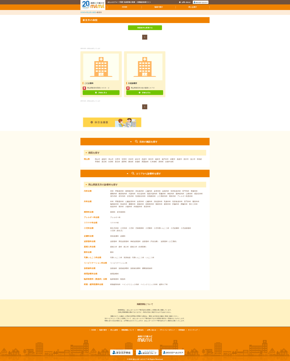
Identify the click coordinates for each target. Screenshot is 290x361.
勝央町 (130, 162)
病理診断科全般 (90, 274)
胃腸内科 (194, 191)
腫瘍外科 (132, 204)
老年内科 (122, 196)
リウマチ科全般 (90, 223)
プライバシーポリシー (167, 330)
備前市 (157, 159)
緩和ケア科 (163, 284)
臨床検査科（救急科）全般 (95, 279)
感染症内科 (198, 194)
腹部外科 (167, 204)
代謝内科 (132, 194)
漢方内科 (113, 196)
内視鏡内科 (151, 196)
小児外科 (123, 228)
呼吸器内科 (119, 191)
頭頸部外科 (149, 204)
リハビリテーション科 (118, 263)
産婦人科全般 (89, 247)
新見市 (150, 159)
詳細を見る (103, 92)
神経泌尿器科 (135, 241)
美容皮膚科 (114, 236)
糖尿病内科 (123, 194)
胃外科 (121, 207)
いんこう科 (150, 257)
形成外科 (123, 204)
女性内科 (130, 196)
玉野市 (117, 159)
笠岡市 (124, 159)
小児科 (131, 228)
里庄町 (104, 162)
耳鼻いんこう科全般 (92, 257)
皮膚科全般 (89, 236)
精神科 (112, 212)
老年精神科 (121, 212)
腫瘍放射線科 (147, 268)
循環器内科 (129, 191)
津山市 (110, 159)
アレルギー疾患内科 (185, 196)
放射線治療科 (135, 268)
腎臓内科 (162, 194)
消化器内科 (139, 191)
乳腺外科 (167, 201)
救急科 (122, 279)
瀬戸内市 (165, 159)
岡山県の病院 (91, 12)
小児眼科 (148, 228)
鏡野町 (124, 162)
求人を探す (192, 7)
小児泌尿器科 (186, 228)
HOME (124, 7)
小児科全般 (89, 228)
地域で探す (158, 7)
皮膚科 (122, 236)
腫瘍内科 (113, 194)
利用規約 (182, 330)
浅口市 (192, 159)
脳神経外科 (114, 204)
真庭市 (179, 159)
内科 (112, 191)
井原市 (130, 159)
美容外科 (147, 207)
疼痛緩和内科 (115, 284)
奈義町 (137, 162)
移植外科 (140, 204)
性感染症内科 (140, 196)
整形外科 (195, 201)
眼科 (112, 252)
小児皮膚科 (175, 228)
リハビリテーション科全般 (95, 263)
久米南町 (153, 162)
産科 (120, 247)
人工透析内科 (162, 196)
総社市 (137, 159)
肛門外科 (187, 201)
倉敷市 (104, 159)
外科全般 (88, 201)
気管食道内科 (176, 191)
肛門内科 (185, 191)
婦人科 (126, 247)
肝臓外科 (175, 204)
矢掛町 (110, 162)
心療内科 (189, 194)
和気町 (199, 159)
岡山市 (97, 159)
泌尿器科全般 (89, 241)
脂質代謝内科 (152, 194)
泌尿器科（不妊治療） (150, 241)
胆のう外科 (193, 204)
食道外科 (113, 207)
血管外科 (140, 201)
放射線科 (113, 268)
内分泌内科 (141, 194)
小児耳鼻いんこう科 (161, 228)
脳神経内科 (180, 194)
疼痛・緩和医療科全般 (93, 284)
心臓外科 (148, 201)
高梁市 (144, 159)
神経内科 (170, 194)
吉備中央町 (169, 162)
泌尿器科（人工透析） (169, 241)
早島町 (97, 162)
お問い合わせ (186, 2)
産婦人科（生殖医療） (138, 247)
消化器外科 (158, 201)
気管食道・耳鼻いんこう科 (134, 257)
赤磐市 (172, 159)
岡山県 (87, 159)
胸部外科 (159, 204)
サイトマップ (193, 330)
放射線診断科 (124, 268)
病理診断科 (114, 274)
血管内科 (157, 191)
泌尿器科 (113, 241)
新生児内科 (114, 228)
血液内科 (165, 191)
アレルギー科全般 (91, 217)
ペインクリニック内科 (130, 284)
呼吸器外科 (119, 201)
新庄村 (117, 162)
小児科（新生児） (117, 231)
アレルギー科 (115, 217)
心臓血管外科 (130, 201)
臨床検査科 (114, 279)
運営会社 (140, 330)
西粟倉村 (145, 162)
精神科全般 (89, 212)
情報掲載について (127, 330)
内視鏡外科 (138, 207)
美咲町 (161, 162)
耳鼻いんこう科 (116, 257)
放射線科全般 (89, 268)
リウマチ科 (114, 223)
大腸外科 (128, 207)
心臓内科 (148, 191)
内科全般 (88, 191)
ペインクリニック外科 (149, 284)
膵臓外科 (184, 204)
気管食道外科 (177, 201)
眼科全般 (88, 252)
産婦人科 (113, 247)
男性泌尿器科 (124, 241)
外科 (112, 201)
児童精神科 (139, 228)
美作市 (186, 159)
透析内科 (172, 196)
